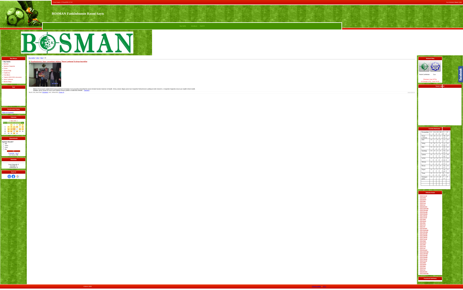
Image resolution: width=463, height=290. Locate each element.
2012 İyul (422, 248)
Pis (6, 149)
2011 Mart (423, 219)
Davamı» (86, 90)
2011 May (423, 223)
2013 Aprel (423, 264)
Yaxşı (6, 145)
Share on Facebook (8, 112)
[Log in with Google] (18, 176)
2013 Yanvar (423, 259)
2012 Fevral (423, 239)
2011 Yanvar (423, 215)
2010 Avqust (423, 206)
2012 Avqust (423, 250)
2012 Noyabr (424, 255)
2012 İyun (423, 246)
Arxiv (17, 153)
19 (22, 129)
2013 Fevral (423, 260)
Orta (6, 147)
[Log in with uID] (9, 176)
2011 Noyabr (423, 233)
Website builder (316, 286)
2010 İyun (423, 203)
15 (11, 129)
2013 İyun (423, 268)
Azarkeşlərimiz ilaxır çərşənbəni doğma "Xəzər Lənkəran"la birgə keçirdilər (59, 61)
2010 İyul (422, 205)
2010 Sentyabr (424, 208)
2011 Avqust (423, 228)
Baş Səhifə (183, 26)
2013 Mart (423, 262)
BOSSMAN (45, 92)
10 (17, 127)
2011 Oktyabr (424, 232)
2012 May (423, 244)
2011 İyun (423, 224)
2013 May (423, 266)
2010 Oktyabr (424, 210)
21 (8, 131)
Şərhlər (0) (61, 92)
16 (14, 129)
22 (11, 131)
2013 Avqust (423, 271)
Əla (6, 143)
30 (14, 133)
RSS (460, 2)
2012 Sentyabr (424, 251)
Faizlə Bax (11, 153)
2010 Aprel (423, 199)
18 (20, 129)
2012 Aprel (423, 242)
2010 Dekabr (424, 214)
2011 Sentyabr (424, 230)
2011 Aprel (423, 221)
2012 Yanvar (423, 237)
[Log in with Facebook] (13, 176)
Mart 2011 (13, 120)
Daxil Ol (202, 26)
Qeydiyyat (194, 26)
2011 (37, 58)
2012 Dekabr (424, 257)
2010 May (423, 201)
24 (17, 131)
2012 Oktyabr (424, 253)
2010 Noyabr (424, 212)
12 (22, 127)
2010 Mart (423, 197)
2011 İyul (422, 226)
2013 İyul (422, 270)
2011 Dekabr (423, 235)
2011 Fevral (423, 217)
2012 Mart (423, 241)
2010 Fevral (423, 196)
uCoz (324, 286)
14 (8, 129)
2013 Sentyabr (424, 273)
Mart (42, 58)
